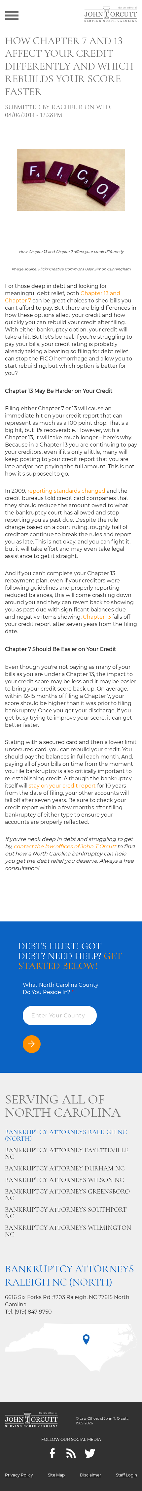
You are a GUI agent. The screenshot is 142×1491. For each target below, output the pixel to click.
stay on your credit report (62, 786)
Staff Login (126, 1475)
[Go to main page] (110, 15)
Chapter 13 (97, 617)
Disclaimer (90, 1475)
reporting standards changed (66, 491)
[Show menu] (12, 14)
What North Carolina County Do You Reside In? (60, 988)
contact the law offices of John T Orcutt (65, 846)
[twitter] (90, 1453)
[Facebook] (52, 1453)
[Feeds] (71, 1453)
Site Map (56, 1475)
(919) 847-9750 (33, 1312)
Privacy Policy (19, 1475)
